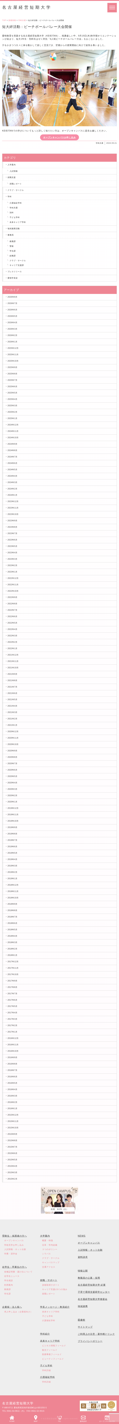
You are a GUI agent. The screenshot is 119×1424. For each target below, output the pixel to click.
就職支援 (12, 177)
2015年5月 (12, 1160)
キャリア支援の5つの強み (54, 1289)
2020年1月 (12, 802)
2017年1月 (12, 1032)
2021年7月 (12, 687)
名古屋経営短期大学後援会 (92, 1299)
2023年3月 (12, 559)
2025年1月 (12, 418)
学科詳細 (46, 1370)
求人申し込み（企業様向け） (18, 1312)
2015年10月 (13, 1128)
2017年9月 (12, 981)
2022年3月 (12, 636)
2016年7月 (12, 1070)
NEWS (81, 1236)
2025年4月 (12, 399)
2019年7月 (12, 840)
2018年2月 (12, 949)
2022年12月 (13, 578)
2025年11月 (13, 354)
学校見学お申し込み (14, 1245)
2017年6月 (12, 1000)
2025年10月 (13, 361)
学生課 (13, 251)
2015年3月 (12, 1172)
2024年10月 (13, 437)
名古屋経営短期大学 (27, 7)
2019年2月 (12, 872)
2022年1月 (12, 648)
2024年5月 (12, 469)
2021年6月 (12, 693)
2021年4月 (12, 706)
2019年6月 (12, 846)
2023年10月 (13, 514)
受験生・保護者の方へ (14, 1236)
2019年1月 (12, 878)
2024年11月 (13, 431)
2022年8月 (12, 604)
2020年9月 (12, 751)
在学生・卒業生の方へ (14, 1267)
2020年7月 (12, 763)
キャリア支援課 (17, 265)
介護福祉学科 (16, 203)
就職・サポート (48, 1280)
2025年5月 (12, 393)
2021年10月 (13, 668)
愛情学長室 (13, 278)
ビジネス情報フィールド (54, 1345)
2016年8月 (12, 1064)
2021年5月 (12, 699)
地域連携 (83, 1306)
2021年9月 (12, 674)
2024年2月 (12, 489)
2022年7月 (12, 610)
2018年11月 (13, 891)
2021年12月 (13, 655)
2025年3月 (12, 405)
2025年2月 (12, 412)
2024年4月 (12, 476)
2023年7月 (12, 533)
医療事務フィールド (52, 1354)
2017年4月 (12, 1013)
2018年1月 (12, 955)
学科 (10, 196)
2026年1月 (12, 342)
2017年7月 (12, 993)
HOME (12, 1421)
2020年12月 (13, 731)
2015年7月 (12, 1147)
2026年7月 (12, 303)
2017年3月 (12, 1019)
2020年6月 (12, 770)
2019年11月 (13, 814)
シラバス (46, 1254)
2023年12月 (13, 501)
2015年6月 (12, 1153)
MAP (36, 1421)
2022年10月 (13, 591)
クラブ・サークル (16, 190)
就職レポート (16, 184)
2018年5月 (12, 929)
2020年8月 (12, 757)
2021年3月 (12, 712)
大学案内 (45, 1236)
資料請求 (83, 1421)
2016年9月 (12, 1057)
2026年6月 (12, 310)
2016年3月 (12, 1096)
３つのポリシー (49, 1249)
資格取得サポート (50, 1285)
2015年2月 (12, 1179)
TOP (4, 20)
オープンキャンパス (107, 1421)
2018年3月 (12, 942)
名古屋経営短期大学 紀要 (92, 1285)
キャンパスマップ (50, 1262)
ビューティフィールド (53, 1359)
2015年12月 (13, 1115)
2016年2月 (12, 1102)
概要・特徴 (47, 1240)
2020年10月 (13, 744)
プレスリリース (15, 272)
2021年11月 (13, 661)
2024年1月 (12, 495)
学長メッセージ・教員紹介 (55, 1307)
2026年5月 (12, 316)
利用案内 (8, 1285)
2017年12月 (13, 961)
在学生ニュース (11, 1276)
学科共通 (22, 20)
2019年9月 (12, 827)
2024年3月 (12, 482)
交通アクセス (48, 1267)
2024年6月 (12, 463)
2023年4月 (12, 553)
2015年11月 (13, 1121)
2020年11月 (13, 738)
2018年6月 (12, 923)
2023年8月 (12, 527)
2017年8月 (12, 987)
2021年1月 (12, 725)
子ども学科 (15, 217)
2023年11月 (13, 508)
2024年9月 (12, 444)
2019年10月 (13, 821)
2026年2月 (12, 335)
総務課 (13, 256)
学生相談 (8, 1280)
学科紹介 (45, 1334)
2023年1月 (12, 572)
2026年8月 (12, 297)
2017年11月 (13, 968)
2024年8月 (12, 450)
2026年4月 (12, 322)
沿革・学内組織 (49, 1245)
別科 (12, 212)
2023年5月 (12, 546)
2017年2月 (12, 1025)
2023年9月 (12, 521)
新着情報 (12, 20)
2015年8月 (12, 1140)
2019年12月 (13, 808)
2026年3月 (12, 329)
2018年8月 (12, 910)
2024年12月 (13, 425)
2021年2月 (12, 719)
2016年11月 (13, 1045)
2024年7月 (12, 457)
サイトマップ (85, 1327)
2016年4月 (12, 1089)
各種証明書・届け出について (18, 1272)
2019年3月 (12, 866)
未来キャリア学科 (18, 222)
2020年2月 (12, 795)
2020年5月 (12, 776)
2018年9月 (12, 904)
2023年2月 (12, 565)
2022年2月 (12, 642)
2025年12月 (13, 348)
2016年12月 (13, 1038)
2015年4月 (12, 1166)
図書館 (81, 1320)
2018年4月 (12, 936)
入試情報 (14, 171)
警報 (12, 246)
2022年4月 (12, 629)
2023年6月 (12, 540)
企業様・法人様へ (12, 1307)
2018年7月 (12, 917)
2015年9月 (12, 1134)
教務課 (13, 241)
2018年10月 (13, 898)
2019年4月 (12, 859)
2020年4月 (12, 783)
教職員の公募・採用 (89, 1278)
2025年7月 (12, 380)
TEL (59, 1421)
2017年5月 (12, 1006)
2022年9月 (12, 597)
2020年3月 (12, 789)
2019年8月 (12, 834)
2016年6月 (12, 1077)
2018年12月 (13, 885)
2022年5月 (12, 623)
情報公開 (83, 1271)
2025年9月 (12, 367)
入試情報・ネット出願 (15, 1249)
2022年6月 (12, 616)
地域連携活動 (14, 228)
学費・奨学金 (10, 1254)
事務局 (11, 235)
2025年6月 (12, 386)
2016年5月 (12, 1083)
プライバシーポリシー (90, 1341)
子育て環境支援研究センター (94, 1292)
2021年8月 (12, 680)
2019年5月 (12, 853)
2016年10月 (13, 1051)
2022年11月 (13, 585)
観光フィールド (49, 1350)
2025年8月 (12, 374)
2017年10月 (13, 974)
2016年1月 (12, 1108)
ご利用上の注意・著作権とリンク (96, 1334)
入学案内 (12, 165)
